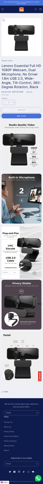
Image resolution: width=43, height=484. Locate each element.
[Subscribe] (36, 412)
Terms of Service (10, 441)
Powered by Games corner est (27, 481)
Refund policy (9, 446)
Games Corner (16, 481)
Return (6, 450)
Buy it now (21, 116)
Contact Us (8, 422)
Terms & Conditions (11, 436)
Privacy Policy (9, 431)
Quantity (4, 98)
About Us (7, 427)
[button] (2, 9)
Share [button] (6, 392)
